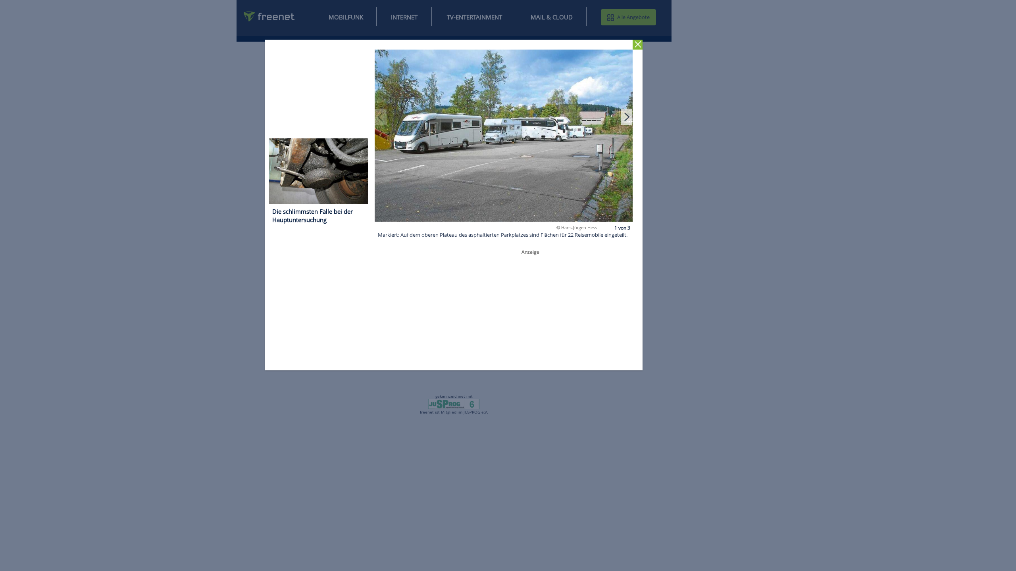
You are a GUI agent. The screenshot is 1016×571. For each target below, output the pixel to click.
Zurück (638, 45)
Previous (381, 116)
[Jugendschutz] (453, 403)
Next (627, 116)
